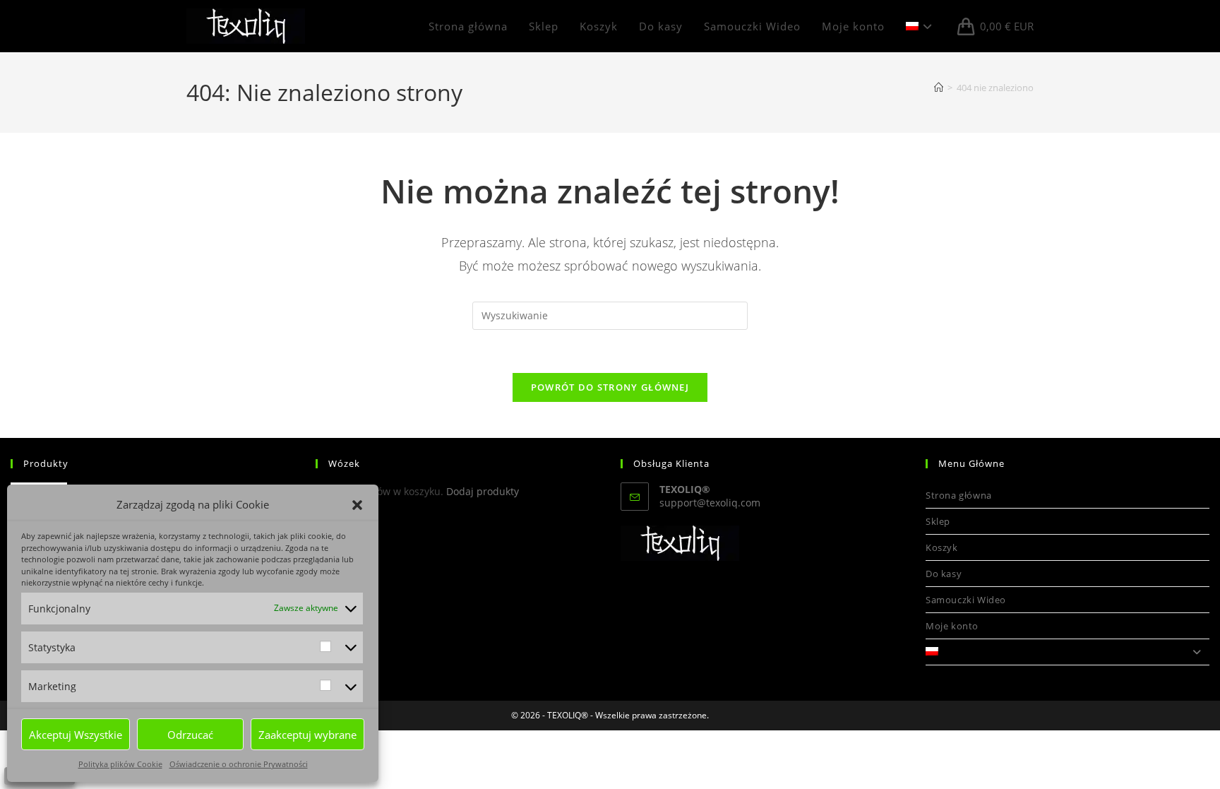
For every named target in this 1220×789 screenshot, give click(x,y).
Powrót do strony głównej (610, 387)
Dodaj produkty (482, 491)
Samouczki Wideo (966, 599)
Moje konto (952, 625)
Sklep (938, 521)
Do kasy (944, 573)
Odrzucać (190, 735)
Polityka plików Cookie (120, 764)
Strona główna (959, 495)
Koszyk (942, 547)
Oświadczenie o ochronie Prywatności (238, 764)
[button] (357, 505)
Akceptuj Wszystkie (75, 735)
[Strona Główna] (938, 87)
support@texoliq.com (709, 502)
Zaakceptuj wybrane (307, 735)
